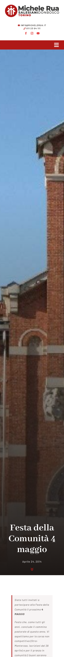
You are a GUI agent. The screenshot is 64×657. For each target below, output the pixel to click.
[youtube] (38, 33)
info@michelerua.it (33, 25)
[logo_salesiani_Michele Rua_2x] (32, 3)
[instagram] (32, 33)
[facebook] (26, 33)
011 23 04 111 (33, 28)
